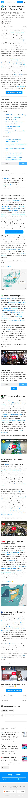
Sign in (25, 2)
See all (4, 767)
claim (4, 417)
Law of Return (9, 644)
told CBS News (17, 200)
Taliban (7, 200)
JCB (13, 403)
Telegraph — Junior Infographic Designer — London (14, 118)
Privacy (20, 786)
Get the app (21, 791)
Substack (7, 795)
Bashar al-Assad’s (15, 509)
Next (23, 700)
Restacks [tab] (11, 710)
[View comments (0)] (7, 26)
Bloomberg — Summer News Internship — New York (13, 140)
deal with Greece (10, 554)
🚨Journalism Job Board (8, 757)
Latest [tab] (6, 728)
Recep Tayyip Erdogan (17, 566)
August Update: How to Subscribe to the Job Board (9, 745)
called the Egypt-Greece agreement (13, 567)
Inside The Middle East (17, 32)
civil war (7, 464)
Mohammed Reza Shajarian (19, 40)
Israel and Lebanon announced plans (11, 571)
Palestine (10, 401)
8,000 (17, 629)
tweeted (24, 240)
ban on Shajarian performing (16, 320)
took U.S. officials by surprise (13, 250)
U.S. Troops (7, 178)
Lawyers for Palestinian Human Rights (11, 415)
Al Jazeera (8, 266)
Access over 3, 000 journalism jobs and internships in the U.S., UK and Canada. (9, 749)
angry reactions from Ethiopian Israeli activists (12, 626)
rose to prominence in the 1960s (16, 303)
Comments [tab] (4, 710)
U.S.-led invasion (13, 210)
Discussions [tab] (12, 728)
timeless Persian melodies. (11, 308)
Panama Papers (18, 75)
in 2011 (8, 330)
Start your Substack (10, 791)
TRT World (8, 581)
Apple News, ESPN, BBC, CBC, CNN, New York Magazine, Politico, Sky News (10, 737)
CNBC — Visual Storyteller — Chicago (15, 115)
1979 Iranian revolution (9, 310)
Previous (6, 700)
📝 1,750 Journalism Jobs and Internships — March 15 (10, 733)
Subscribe (19, 2)
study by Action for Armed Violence (11, 470)
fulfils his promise (6, 206)
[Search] (25, 728)
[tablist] (7, 710)
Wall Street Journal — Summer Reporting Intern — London (13, 158)
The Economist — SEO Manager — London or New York (14, 123)
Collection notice (14, 787)
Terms (24, 786)
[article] (14, 737)
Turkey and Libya (10, 560)
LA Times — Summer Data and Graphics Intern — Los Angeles (13, 154)
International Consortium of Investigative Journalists (12, 62)
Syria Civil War (8, 185)
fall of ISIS (18, 491)
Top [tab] (3, 728)
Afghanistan (16, 208)
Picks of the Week (21, 86)
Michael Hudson (15, 59)
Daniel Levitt (8, 21)
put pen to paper (14, 552)
